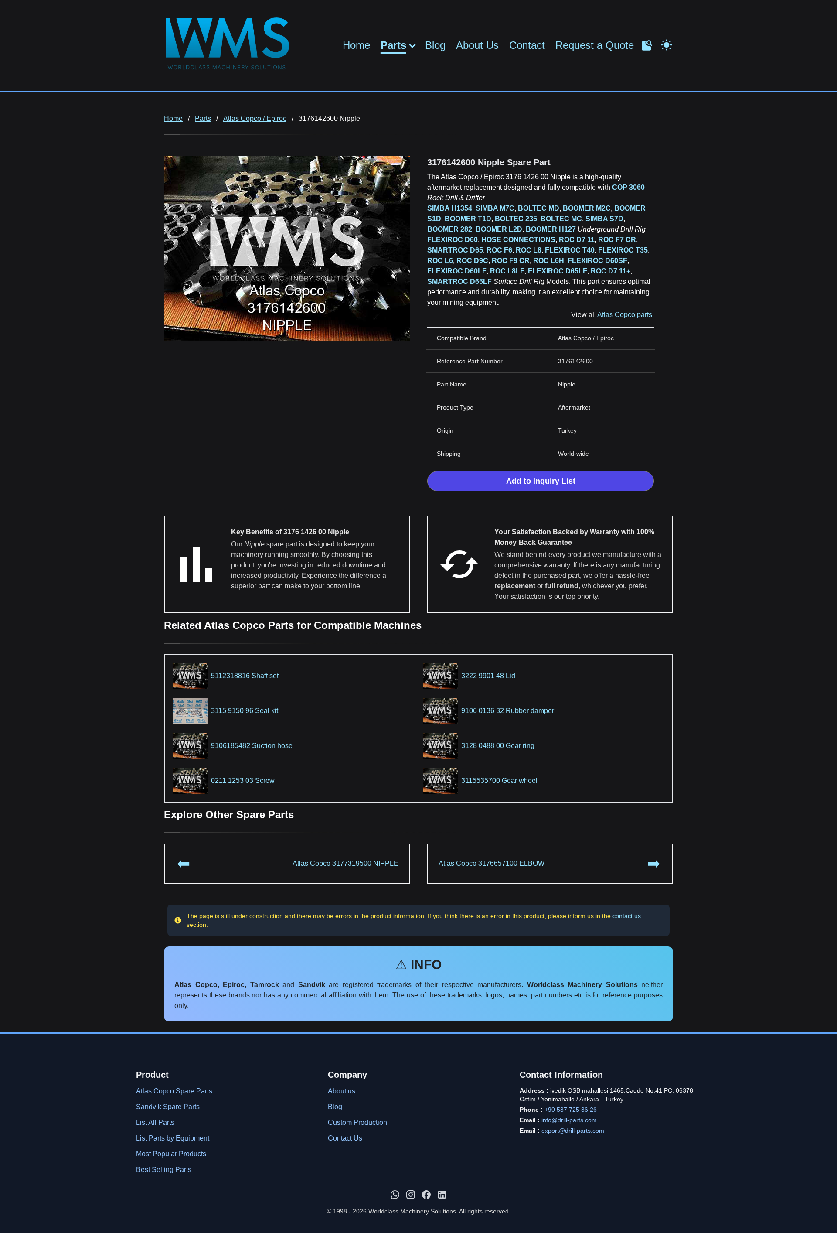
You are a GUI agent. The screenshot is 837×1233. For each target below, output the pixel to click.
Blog (435, 45)
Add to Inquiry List (540, 481)
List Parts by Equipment (172, 1138)
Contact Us (345, 1138)
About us (341, 1091)
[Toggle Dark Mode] (666, 44)
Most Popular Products (171, 1154)
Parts (393, 45)
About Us (477, 45)
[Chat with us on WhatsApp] (395, 1194)
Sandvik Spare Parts (168, 1106)
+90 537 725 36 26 (570, 1109)
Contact (527, 45)
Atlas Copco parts (624, 314)
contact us (626, 915)
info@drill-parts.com (569, 1120)
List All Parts (155, 1122)
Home (356, 45)
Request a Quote (594, 45)
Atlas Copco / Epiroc (254, 118)
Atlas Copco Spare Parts (174, 1091)
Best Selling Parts (163, 1169)
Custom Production (357, 1122)
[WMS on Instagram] (410, 1194)
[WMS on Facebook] (426, 1194)
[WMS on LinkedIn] (442, 1194)
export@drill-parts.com (572, 1130)
